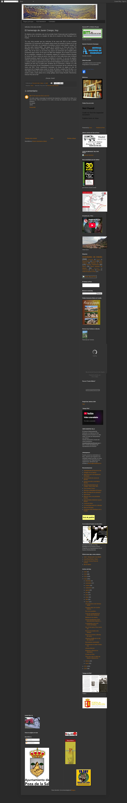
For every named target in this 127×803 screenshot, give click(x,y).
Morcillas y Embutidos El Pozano (93, 490)
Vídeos (98, 269)
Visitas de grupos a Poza (89, 271)
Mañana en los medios (91, 617)
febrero (88, 661)
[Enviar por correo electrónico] (55, 83)
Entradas (29, 739)
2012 (85, 579)
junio (87, 594)
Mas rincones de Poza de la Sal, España (95, 372)
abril (87, 599)
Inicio (52, 138)
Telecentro (96, 268)
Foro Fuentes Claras (89, 488)
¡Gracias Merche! (90, 648)
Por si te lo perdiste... (91, 611)
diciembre (88, 581)
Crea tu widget (94, 376)
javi (31, 95)
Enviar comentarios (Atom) (39, 141)
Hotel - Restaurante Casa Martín (92, 557)
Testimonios (85, 269)
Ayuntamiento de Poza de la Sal (92, 470)
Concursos (90, 259)
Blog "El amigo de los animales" (92, 492)
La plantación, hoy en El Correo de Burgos (91, 624)
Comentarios (30, 742)
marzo (87, 601)
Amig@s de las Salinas (90, 472)
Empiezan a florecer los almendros (91, 651)
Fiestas (94, 261)
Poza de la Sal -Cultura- (38, 83)
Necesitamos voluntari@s (92, 642)
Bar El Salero (87, 564)
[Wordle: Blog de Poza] (89, 276)
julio (87, 592)
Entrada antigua (71, 138)
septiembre (89, 587)
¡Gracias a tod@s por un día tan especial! (92, 639)
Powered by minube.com (94, 375)
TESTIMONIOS (41, 21)
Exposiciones (86, 261)
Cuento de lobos (88, 503)
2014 (85, 574)
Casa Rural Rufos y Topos (91, 559)
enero (87, 663)
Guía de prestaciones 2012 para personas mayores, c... (93, 620)
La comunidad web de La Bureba (93, 505)
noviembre (89, 583)
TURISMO (52, 21)
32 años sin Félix (89, 654)
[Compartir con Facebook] (60, 83)
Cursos (98, 259)
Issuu (90, 127)
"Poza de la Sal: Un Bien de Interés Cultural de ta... (92, 657)
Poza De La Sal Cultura (88, 69)
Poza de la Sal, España (52, 85)
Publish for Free (100, 127)
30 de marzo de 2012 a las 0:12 (40, 95)
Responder (33, 107)
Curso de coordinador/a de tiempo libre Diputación (92, 614)
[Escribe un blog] (57, 83)
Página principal (28, 21)
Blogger (73, 790)
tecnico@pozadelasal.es (94, 463)
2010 (85, 668)
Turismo (92, 269)
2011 (85, 666)
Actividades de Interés (92, 257)
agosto (87, 590)
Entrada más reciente (31, 138)
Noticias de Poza (96, 263)
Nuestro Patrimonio (92, 264)
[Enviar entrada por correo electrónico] (51, 83)
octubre (88, 585)
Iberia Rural (87, 494)
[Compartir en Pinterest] (62, 83)
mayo (87, 597)
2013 (85, 576)
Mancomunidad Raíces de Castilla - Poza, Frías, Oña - (91, 485)
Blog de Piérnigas (88, 507)
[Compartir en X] (59, 83)
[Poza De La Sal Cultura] (84, 73)
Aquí (83, 404)
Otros (32, 85)
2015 (85, 571)
